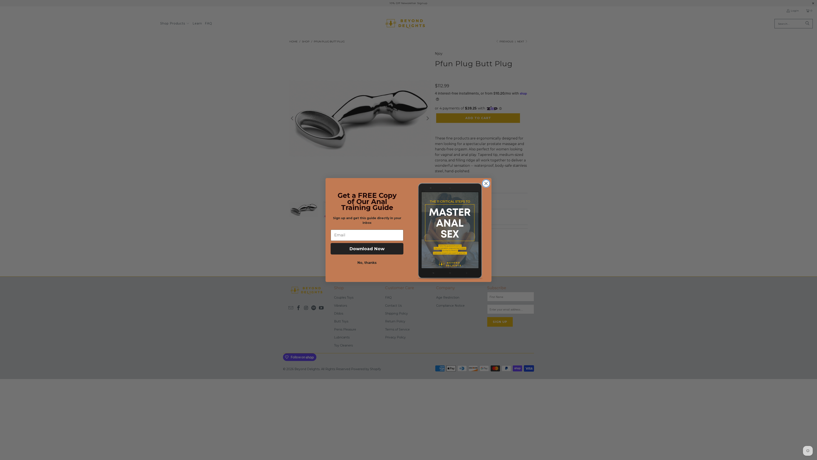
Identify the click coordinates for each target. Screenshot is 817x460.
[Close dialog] (486, 183)
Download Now (367, 248)
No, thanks (367, 263)
